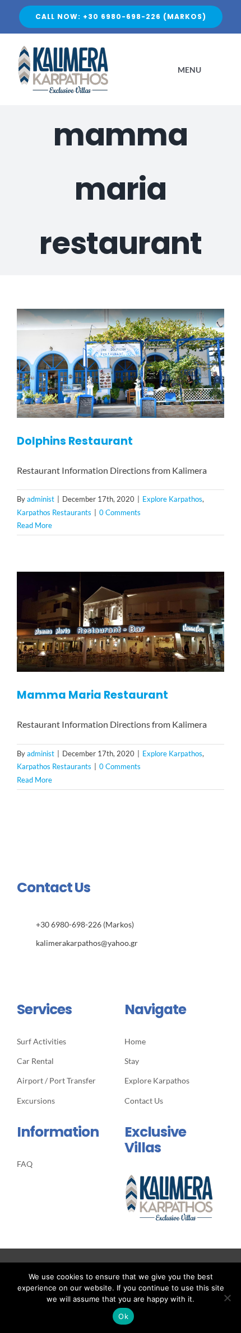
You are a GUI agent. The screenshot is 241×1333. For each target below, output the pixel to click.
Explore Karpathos (172, 498)
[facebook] (20, 968)
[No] (227, 1297)
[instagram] (37, 968)
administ (40, 498)
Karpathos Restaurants (54, 512)
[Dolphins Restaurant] (120, 363)
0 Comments (120, 512)
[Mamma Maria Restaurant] (120, 622)
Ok (123, 1316)
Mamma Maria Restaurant (92, 695)
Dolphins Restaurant (75, 441)
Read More (34, 525)
